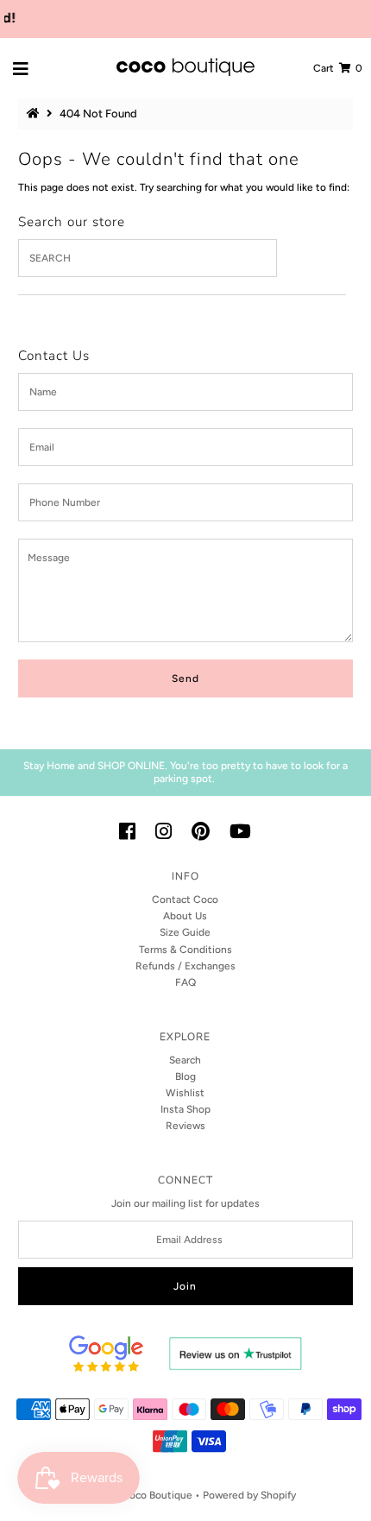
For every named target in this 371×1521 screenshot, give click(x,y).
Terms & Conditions (185, 950)
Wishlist (185, 1093)
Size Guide (185, 932)
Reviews (185, 1126)
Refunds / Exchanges (185, 966)
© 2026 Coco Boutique (137, 1495)
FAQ (185, 982)
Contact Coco (185, 899)
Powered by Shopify (249, 1495)
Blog (185, 1076)
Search (185, 1060)
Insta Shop (185, 1109)
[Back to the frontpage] (35, 113)
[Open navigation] (21, 68)
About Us (185, 916)
